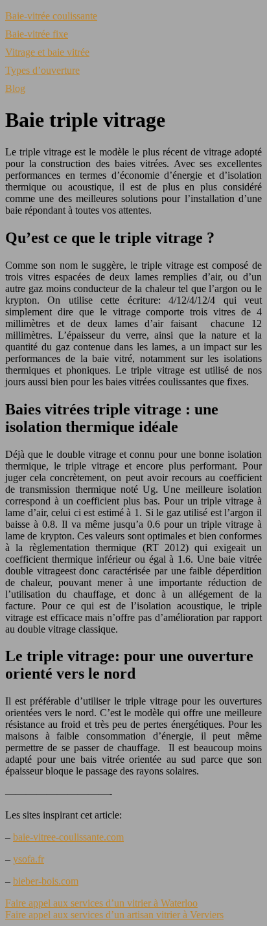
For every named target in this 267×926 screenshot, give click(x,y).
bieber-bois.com (45, 880)
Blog (15, 88)
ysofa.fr (28, 858)
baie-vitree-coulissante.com (68, 836)
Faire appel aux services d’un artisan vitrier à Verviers (114, 914)
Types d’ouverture (42, 70)
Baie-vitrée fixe (36, 34)
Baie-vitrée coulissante (51, 15)
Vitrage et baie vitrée (47, 52)
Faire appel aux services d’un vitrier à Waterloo (101, 903)
